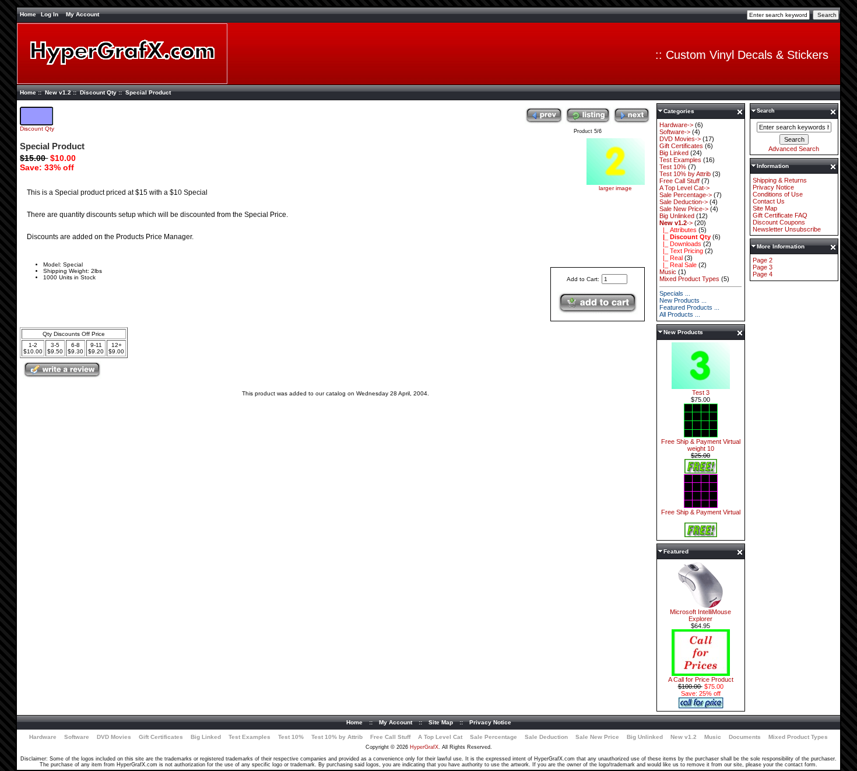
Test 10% (672, 166)
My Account (82, 14)
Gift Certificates (681, 145)
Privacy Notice (773, 187)
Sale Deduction (546, 737)
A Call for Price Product (700, 679)
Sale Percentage (493, 737)
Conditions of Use (778, 194)
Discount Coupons (779, 222)
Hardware (43, 737)
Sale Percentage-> (685, 194)
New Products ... (683, 300)
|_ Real (671, 257)
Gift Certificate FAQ (780, 215)
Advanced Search (793, 148)
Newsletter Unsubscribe (787, 229)
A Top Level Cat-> (684, 187)
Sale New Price (597, 737)
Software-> (674, 131)
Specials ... (674, 293)
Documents (745, 737)
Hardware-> (676, 124)
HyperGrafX (424, 747)
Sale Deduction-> (683, 201)
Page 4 (762, 274)
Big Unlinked (676, 215)
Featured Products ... (689, 307)
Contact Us (769, 201)
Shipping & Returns (780, 180)
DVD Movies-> (680, 138)
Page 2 (762, 260)
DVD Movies (114, 737)
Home (28, 14)
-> (676, 222)
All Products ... (679, 314)
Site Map (765, 208)
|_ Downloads (680, 243)
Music (667, 271)
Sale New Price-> (683, 208)
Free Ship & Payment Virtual (700, 512)
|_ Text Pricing (681, 250)
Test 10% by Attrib (685, 173)
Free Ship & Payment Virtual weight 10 (700, 445)
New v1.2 (58, 92)
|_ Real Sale (678, 264)
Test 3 (701, 392)
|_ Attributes (678, 229)
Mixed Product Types (689, 278)
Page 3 (762, 267)
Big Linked (674, 152)
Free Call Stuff (679, 180)
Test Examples (680, 159)
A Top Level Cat (440, 737)
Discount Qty (98, 92)
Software (76, 737)
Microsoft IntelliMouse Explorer (700, 615)
